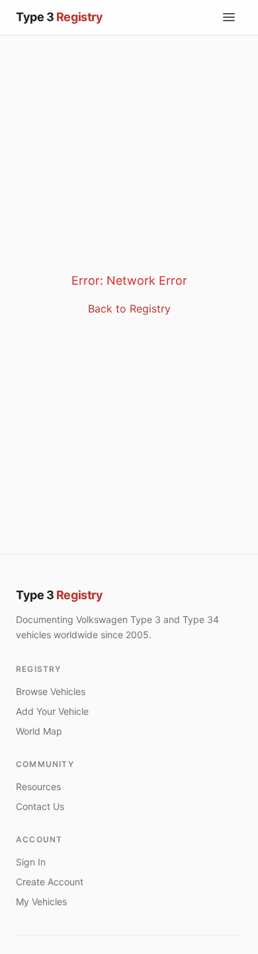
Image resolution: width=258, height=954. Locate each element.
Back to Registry (129, 308)
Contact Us (40, 806)
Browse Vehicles (50, 691)
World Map (39, 731)
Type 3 (59, 595)
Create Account (49, 881)
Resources (38, 786)
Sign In (31, 861)
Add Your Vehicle (52, 711)
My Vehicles (41, 901)
